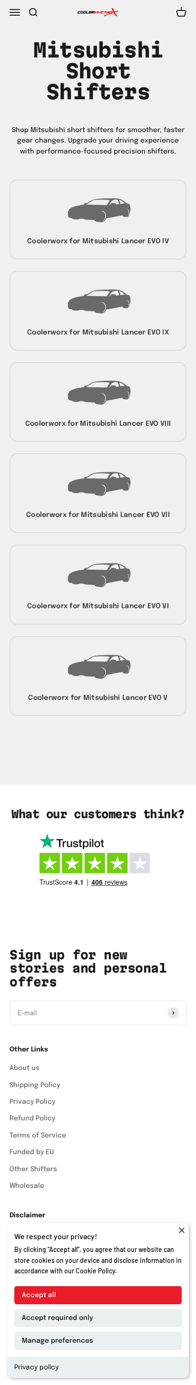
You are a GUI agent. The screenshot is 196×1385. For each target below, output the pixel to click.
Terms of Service (38, 1135)
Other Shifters (33, 1169)
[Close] (182, 1230)
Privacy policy (36, 1367)
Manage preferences (57, 1340)
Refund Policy (32, 1118)
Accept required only (57, 1318)
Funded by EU (32, 1152)
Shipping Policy (35, 1085)
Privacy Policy (32, 1101)
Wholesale (27, 1186)
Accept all (39, 1295)
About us (24, 1068)
